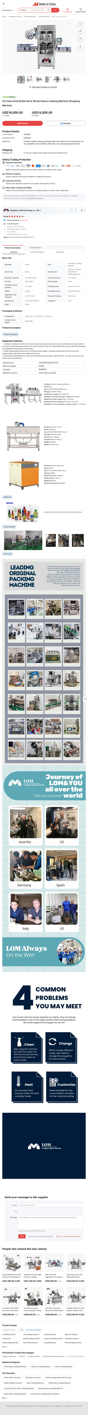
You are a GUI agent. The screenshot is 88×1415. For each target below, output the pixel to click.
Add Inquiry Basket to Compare (44, 87)
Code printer (6, 1338)
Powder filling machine (10, 1343)
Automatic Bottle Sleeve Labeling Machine (19, 1388)
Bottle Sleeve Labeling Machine (60, 1383)
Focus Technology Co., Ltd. (29, 1406)
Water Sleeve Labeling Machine (15, 1394)
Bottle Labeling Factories (13, 1383)
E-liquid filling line (50, 1343)
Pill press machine (71, 1334)
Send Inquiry (22, 123)
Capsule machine (50, 1334)
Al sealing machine (8, 1334)
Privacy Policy (78, 1406)
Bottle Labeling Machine (59, 16)
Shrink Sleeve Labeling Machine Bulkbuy (45, 1394)
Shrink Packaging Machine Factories (58, 1377)
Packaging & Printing (15, 16)
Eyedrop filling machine (31, 1338)
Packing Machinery (30, 16)
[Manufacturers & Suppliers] (44, 4)
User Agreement (57, 1406)
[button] (78, 252)
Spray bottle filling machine (53, 1338)
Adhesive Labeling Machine (40, 1366)
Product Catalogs (34, 1330)
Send (22, 1236)
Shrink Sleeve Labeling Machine (15, 1366)
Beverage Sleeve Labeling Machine (51, 1388)
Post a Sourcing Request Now (68, 1236)
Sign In (5, 237)
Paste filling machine (30, 1343)
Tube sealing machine (30, 1334)
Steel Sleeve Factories (33, 1377)
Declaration (67, 1406)
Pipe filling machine (71, 1338)
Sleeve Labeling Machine (35, 1383)
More (4, 1398)
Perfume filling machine (73, 1343)
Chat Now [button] (67, 123)
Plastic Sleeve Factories (12, 1377)
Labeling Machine (43, 16)
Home (4, 16)
